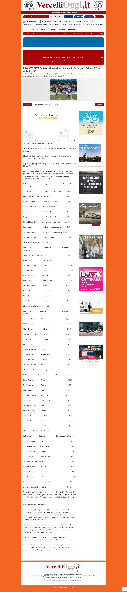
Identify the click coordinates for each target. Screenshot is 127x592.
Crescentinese (70, 27)
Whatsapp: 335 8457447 (89, 575)
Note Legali (61, 580)
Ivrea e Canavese (27, 24)
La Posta (80, 33)
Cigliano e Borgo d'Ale (29, 27)
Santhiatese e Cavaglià (41, 24)
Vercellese (67, 21)
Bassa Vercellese (77, 21)
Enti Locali (54, 33)
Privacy (79, 580)
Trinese (64, 24)
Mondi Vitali (93, 33)
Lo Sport (86, 33)
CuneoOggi (62, 29)
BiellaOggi (53, 29)
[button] (101, 33)
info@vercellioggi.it (53, 580)
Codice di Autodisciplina (71, 580)
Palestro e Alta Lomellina (83, 27)
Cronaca (29, 33)
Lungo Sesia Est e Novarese (76, 24)
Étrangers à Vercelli (63, 33)
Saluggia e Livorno (55, 24)
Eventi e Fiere (73, 33)
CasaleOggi (44, 29)
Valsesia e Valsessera (43, 27)
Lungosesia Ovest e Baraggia (94, 24)
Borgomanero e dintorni (58, 27)
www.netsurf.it (68, 587)
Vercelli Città (57, 21)
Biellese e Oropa (88, 21)
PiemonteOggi (72, 29)
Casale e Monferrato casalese (30, 29)
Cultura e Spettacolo (38, 33)
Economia (47, 33)
